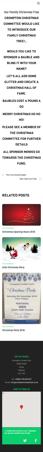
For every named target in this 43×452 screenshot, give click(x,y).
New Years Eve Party (28, 179)
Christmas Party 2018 (13, 330)
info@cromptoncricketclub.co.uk (24, 382)
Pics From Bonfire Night (16, 175)
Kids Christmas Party (13, 267)
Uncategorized (8, 228)
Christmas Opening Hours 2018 (18, 231)
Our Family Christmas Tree (21, 12)
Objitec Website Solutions (19, 433)
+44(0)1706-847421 (23, 379)
